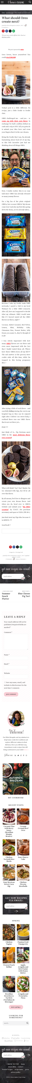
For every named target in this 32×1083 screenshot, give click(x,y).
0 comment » (5, 27)
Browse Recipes (7, 1070)
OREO (22, 49)
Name (7, 655)
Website (7, 673)
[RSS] (15, 755)
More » (26, 750)
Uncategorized (9, 12)
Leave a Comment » (21, 559)
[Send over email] (13, 31)
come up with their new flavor (15, 121)
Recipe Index (19, 1070)
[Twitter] (18, 755)
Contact (20, 1067)
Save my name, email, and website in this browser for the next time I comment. (15, 685)
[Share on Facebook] (6, 31)
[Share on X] (10, 31)
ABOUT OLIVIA (12, 1067)
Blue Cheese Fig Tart (24, 594)
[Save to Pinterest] (3, 31)
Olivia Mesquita (10, 25)
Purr (24, 1077)
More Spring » (16, 1007)
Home (3, 12)
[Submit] (27, 1023)
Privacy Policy (15, 1072)
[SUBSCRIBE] (28, 576)
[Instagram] (26, 755)
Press (27, 1070)
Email (6, 664)
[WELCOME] (16, 722)
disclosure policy (6, 37)
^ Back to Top (12, 1064)
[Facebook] (21, 755)
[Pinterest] (23, 755)
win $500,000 (10, 57)
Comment (8, 632)
